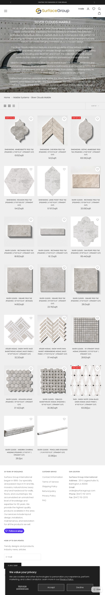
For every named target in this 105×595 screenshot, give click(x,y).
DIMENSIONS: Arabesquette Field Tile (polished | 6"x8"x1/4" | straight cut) (19, 150)
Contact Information (52, 477)
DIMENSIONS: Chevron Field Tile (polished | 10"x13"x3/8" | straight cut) (52, 152)
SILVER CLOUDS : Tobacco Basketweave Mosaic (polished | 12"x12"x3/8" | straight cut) (52, 402)
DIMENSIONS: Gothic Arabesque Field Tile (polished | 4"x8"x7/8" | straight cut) (85, 152)
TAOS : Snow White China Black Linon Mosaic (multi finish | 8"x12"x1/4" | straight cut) (85, 402)
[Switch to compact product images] (14, 105)
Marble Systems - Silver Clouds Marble (32, 97)
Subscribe (13, 565)
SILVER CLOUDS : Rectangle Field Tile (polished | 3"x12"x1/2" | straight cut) (52, 251)
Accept (51, 587)
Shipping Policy (49, 486)
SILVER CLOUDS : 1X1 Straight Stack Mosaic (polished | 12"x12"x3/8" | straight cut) (85, 351)
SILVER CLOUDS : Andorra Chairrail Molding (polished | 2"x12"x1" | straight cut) (19, 452)
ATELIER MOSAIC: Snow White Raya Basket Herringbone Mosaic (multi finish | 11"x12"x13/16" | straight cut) (52, 351)
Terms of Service (50, 481)
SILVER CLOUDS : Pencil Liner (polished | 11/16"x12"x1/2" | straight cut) (52, 451)
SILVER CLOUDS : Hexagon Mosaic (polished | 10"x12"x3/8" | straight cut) (19, 402)
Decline (80, 587)
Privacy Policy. (67, 579)
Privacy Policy (49, 495)
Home (7, 97)
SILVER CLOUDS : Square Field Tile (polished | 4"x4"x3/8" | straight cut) (86, 299)
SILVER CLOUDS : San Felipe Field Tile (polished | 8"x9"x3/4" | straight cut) (86, 251)
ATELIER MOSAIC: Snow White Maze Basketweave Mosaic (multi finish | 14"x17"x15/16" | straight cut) (19, 351)
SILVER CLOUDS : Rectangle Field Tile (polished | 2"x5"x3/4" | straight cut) (19, 251)
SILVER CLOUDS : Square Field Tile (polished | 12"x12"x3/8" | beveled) (19, 299)
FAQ (44, 500)
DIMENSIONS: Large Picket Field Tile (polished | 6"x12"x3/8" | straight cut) (52, 202)
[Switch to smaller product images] (9, 105)
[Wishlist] (93, 8)
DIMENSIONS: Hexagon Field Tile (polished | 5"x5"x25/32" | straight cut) (19, 202)
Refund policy (49, 491)
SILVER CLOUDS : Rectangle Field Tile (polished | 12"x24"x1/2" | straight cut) (86, 202)
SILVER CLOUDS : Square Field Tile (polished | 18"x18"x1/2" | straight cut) (52, 301)
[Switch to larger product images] (5, 105)
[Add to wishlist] (31, 119)
